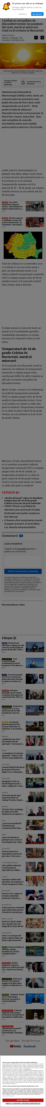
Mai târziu (23, 14)
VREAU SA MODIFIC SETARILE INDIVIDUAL (23, 1103)
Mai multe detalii (27, 1069)
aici (12, 1078)
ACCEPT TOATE (23, 1100)
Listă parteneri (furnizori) (8, 1096)
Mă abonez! (37, 14)
